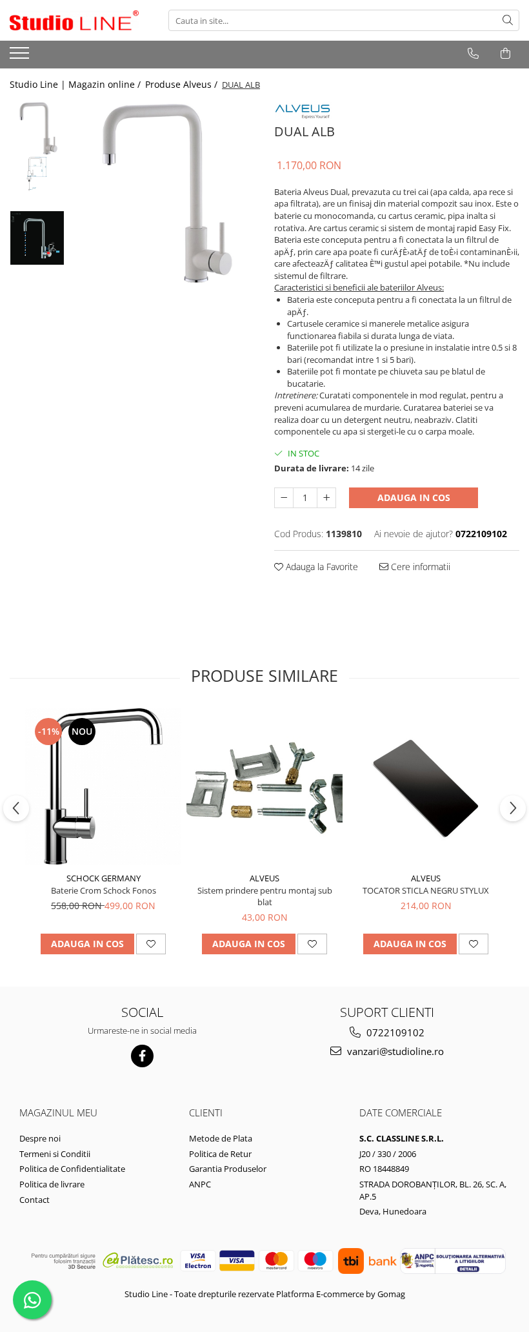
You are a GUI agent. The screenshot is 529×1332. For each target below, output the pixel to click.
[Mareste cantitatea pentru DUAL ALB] (326, 497)
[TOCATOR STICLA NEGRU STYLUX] (426, 787)
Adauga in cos (413, 497)
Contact (34, 1199)
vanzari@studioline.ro (394, 1051)
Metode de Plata (220, 1138)
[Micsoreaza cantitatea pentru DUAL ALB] (284, 497)
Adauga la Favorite (320, 566)
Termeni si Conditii (54, 1154)
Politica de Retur (220, 1154)
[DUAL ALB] (163, 193)
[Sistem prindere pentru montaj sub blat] (264, 786)
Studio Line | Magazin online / (76, 84)
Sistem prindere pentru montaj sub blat (264, 896)
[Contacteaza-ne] (473, 54)
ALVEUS (264, 878)
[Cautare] (507, 20)
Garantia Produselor (227, 1168)
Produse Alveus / (182, 84)
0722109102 (394, 1032)
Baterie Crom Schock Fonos (103, 890)
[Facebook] (142, 1056)
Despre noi (40, 1138)
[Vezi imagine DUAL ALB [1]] (37, 174)
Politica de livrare (52, 1184)
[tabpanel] (163, 193)
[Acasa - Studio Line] (74, 20)
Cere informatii (419, 566)
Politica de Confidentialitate (72, 1168)
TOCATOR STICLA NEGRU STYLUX (426, 890)
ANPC (200, 1184)
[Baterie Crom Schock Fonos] (103, 786)
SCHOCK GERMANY (103, 878)
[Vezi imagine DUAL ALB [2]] (37, 238)
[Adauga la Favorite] (151, 944)
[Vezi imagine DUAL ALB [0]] (37, 128)
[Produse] (21, 57)
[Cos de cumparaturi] (505, 54)
